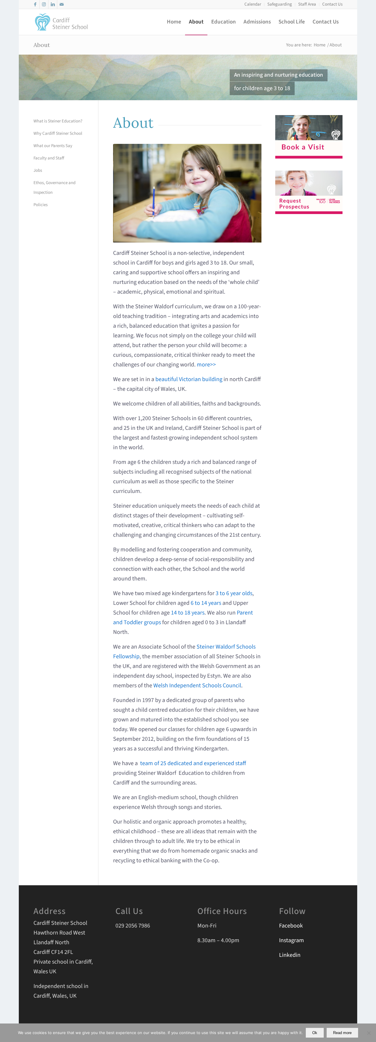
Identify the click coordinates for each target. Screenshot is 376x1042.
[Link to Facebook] (35, 4)
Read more (342, 1033)
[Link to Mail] (61, 4)
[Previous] (126, 193)
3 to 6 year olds (234, 593)
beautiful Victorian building (188, 379)
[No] (369, 1033)
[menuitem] (252, 4)
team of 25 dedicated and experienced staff (193, 763)
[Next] (248, 193)
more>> (206, 365)
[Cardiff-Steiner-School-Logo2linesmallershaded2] (61, 22)
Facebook (291, 926)
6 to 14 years (206, 603)
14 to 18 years (187, 613)
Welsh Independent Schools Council (197, 685)
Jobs (37, 170)
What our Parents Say (52, 146)
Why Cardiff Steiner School (57, 133)
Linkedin (290, 955)
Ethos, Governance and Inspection (54, 188)
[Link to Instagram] (44, 4)
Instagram (291, 940)
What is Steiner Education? (57, 121)
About (41, 44)
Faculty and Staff (48, 158)
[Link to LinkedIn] (52, 4)
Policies (40, 205)
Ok (314, 1033)
